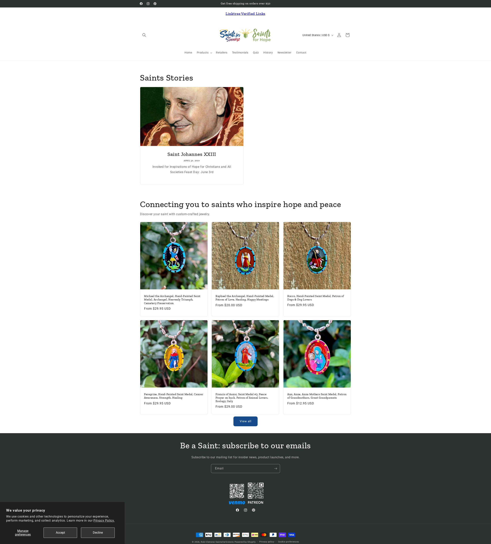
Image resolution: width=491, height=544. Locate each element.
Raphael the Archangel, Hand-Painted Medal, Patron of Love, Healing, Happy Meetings (245, 298)
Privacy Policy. (104, 520)
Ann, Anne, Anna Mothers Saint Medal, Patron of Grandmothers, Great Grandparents (316, 396)
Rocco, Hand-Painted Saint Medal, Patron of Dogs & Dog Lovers (315, 297)
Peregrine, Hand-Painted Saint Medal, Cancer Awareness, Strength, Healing (173, 396)
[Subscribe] (275, 468)
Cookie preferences (288, 542)
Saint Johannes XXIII (191, 154)
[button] (144, 35)
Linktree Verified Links (245, 13)
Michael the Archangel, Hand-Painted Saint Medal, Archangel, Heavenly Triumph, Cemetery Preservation (172, 300)
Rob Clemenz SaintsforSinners (217, 542)
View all (245, 421)
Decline (98, 532)
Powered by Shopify (245, 542)
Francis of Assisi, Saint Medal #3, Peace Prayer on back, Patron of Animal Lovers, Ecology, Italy (242, 398)
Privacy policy (266, 542)
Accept (60, 532)
